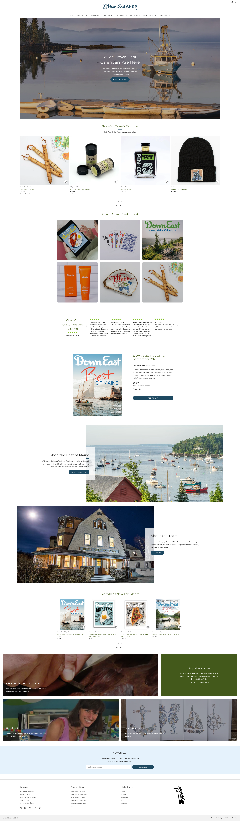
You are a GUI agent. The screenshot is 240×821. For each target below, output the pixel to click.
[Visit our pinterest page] (30, 808)
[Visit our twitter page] (39, 808)
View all (118, 205)
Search (123, 791)
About (123, 794)
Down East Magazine (78, 791)
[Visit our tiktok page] (34, 808)
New (71, 15)
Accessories (164, 15)
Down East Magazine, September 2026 (149, 357)
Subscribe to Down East (79, 794)
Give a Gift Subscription (79, 797)
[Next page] (220, 160)
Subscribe (143, 767)
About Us (157, 553)
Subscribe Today (33, 108)
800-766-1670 (25, 794)
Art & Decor (134, 15)
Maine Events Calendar (78, 804)
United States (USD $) (10, 818)
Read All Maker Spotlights (198, 683)
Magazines (121, 15)
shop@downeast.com (27, 791)
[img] (73, 332)
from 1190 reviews (72, 335)
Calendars (108, 15)
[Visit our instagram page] (25, 808)
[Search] (236, 2)
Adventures (95, 15)
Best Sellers (81, 15)
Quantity (137, 389)
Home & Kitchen (148, 15)
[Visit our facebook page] (20, 808)
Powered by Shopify (216, 818)
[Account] (228, 2)
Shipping (135, 385)
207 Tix (73, 807)
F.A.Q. (123, 801)
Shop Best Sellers (79, 472)
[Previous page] (19, 160)
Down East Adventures (78, 801)
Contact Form (126, 797)
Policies (124, 804)
